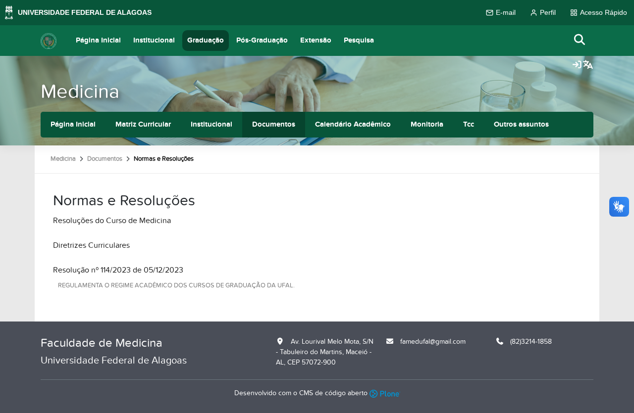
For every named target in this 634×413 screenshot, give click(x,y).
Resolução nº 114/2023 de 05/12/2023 (118, 270)
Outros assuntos (521, 124)
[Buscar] (580, 40)
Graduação (205, 40)
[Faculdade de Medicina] (48, 40)
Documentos (273, 124)
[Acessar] (577, 65)
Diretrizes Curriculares (91, 245)
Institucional (154, 40)
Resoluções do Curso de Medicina (112, 221)
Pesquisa (359, 40)
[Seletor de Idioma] (587, 65)
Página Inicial (98, 40)
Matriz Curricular (143, 124)
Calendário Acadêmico (353, 124)
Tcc (468, 124)
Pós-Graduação (262, 40)
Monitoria (427, 124)
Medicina (80, 91)
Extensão (315, 40)
